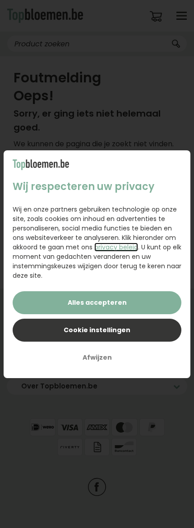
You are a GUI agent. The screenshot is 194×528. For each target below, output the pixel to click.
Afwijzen (97, 357)
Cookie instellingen (97, 329)
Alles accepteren (97, 302)
